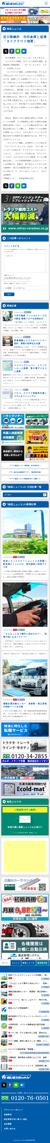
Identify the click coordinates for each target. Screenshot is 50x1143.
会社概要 (8, 1124)
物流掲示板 (42, 963)
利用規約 (29, 249)
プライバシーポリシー (13, 1110)
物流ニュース (14, 28)
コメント (16, 963)
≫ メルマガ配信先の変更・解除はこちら (25, 832)
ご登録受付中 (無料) (25, 810)
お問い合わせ (10, 1129)
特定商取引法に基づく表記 (15, 1119)
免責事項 (8, 1114)
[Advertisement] (24, 856)
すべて (5, 963)
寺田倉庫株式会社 (26, 178)
